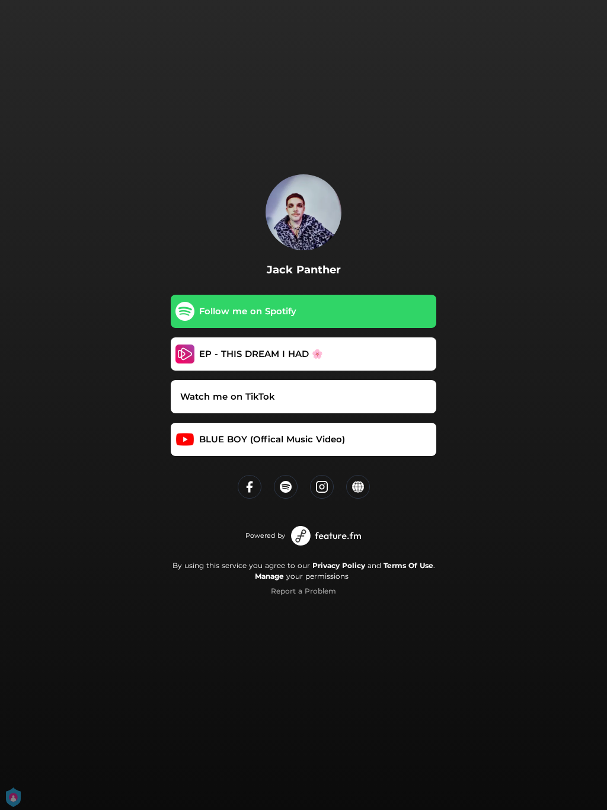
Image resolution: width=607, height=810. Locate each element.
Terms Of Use (408, 565)
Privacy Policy (338, 565)
